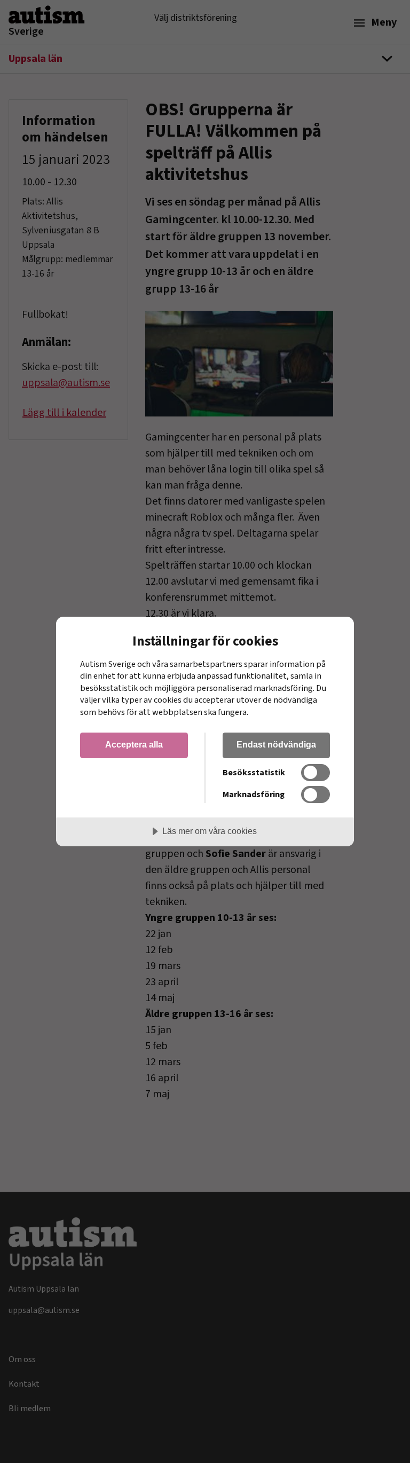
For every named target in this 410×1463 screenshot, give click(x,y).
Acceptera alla (134, 744)
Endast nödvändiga (276, 744)
